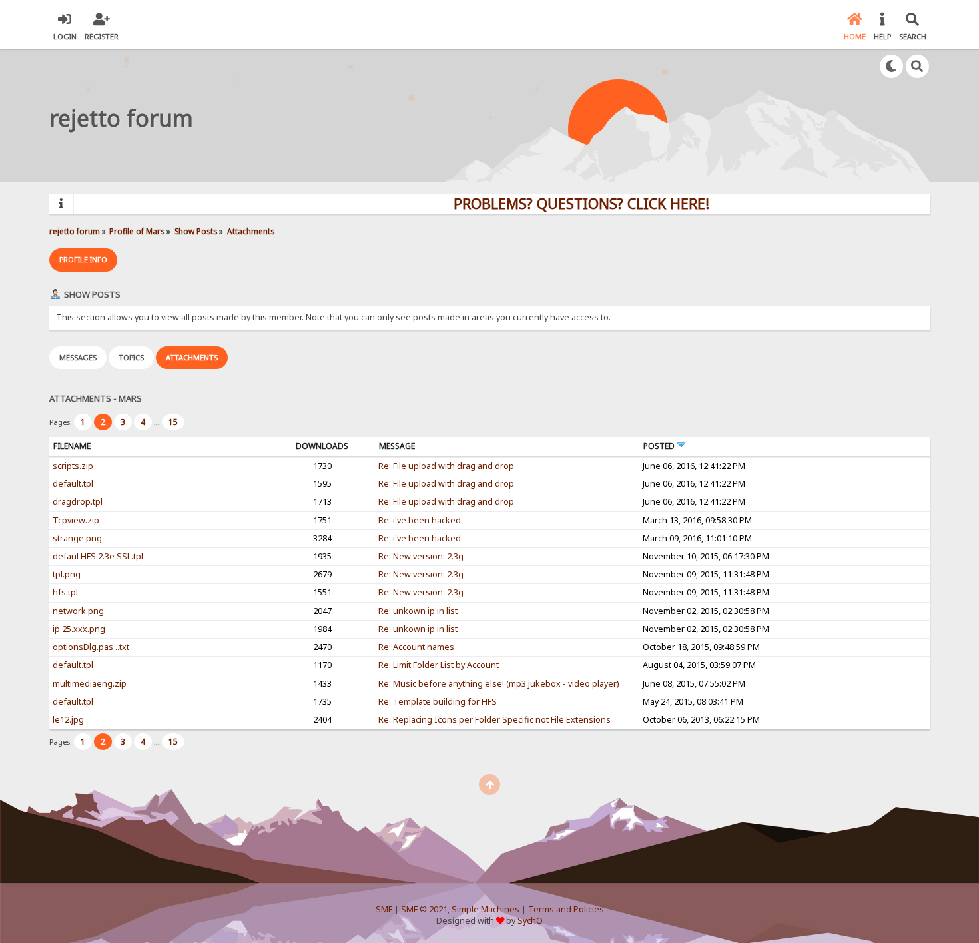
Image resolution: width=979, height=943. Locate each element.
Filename (72, 446)
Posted (660, 446)
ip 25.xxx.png (79, 629)
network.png (78, 611)
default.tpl (73, 483)
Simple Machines (485, 909)
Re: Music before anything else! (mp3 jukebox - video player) (498, 683)
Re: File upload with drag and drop (446, 466)
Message (397, 446)
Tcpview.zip (76, 520)
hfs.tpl (65, 592)
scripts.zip (73, 466)
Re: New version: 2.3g (421, 556)
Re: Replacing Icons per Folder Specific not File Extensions (494, 719)
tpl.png (67, 574)
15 (173, 422)
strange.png (77, 538)
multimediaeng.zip (90, 683)
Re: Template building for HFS (437, 701)
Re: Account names (416, 647)
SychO (530, 920)
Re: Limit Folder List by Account (438, 665)
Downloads (322, 446)
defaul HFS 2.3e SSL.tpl (98, 556)
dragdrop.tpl (78, 501)
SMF (384, 909)
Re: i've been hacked (419, 520)
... (158, 422)
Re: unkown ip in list (418, 611)
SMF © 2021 (424, 909)
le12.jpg (68, 719)
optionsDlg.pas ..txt (91, 647)
